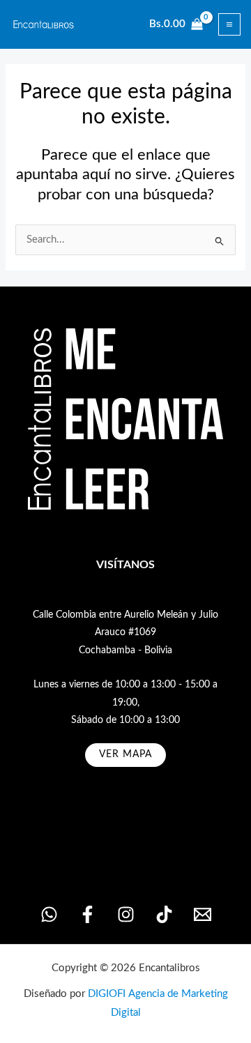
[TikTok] (164, 914)
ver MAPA (125, 754)
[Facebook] (87, 914)
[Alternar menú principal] (229, 24)
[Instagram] (126, 914)
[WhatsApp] (49, 914)
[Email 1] (202, 914)
